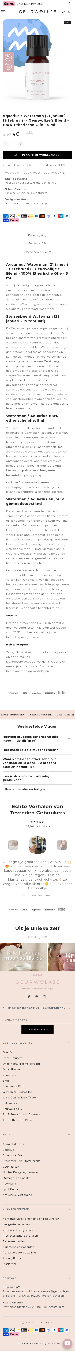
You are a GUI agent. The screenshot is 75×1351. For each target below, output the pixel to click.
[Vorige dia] (6, 3)
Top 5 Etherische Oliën (17, 1120)
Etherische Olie (13, 1155)
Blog (6, 1080)
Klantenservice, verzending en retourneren (31, 1218)
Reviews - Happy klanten (19, 1230)
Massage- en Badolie (16, 1178)
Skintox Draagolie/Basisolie (20, 1172)
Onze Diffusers (12, 1058)
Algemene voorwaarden (18, 1247)
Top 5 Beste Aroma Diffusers (21, 1114)
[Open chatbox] (67, 1344)
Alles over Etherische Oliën (20, 1235)
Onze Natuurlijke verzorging (21, 1063)
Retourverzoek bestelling (19, 1252)
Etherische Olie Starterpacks (21, 1161)
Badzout (8, 1149)
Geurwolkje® (31, 1343)
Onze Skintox (11, 1069)
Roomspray (10, 1183)
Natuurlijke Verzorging (17, 1195)
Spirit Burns (10, 1189)
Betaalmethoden (14, 1241)
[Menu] (3, 12)
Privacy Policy (12, 1258)
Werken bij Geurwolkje (17, 1092)
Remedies (9, 1075)
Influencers (10, 1103)
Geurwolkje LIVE (13, 1108)
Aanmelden (37, 1029)
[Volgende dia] (69, 3)
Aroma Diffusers (13, 1144)
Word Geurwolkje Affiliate (19, 1097)
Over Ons (9, 1052)
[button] (63, 12)
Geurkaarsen (11, 1166)
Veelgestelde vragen (16, 1224)
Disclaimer (9, 1263)
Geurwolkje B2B (13, 1086)
